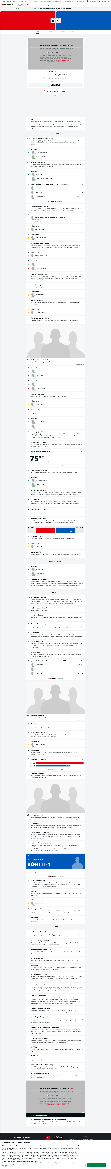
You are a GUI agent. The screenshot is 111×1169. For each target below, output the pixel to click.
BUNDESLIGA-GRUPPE (79, 1)
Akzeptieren (95, 1165)
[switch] (48, 52)
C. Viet (49, 71)
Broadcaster (36, 1)
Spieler (84, 5)
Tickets (73, 5)
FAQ (88, 5)
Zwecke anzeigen (60, 1165)
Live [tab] (37, 31)
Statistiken (78, 5)
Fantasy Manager (104, 1)
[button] (101, 5)
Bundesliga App (93, 1)
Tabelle (55, 5)
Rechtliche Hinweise (73, 1136)
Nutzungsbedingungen (88, 1139)
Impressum (22, 1159)
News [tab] (43, 31)
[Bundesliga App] (87, 1)
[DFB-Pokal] (18, 1)
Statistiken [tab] (63, 31)
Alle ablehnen (78, 1165)
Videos (69, 5)
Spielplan (50, 5)
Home (41, 5)
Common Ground (56, 1)
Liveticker (64, 5)
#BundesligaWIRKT (45, 1)
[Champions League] (22, 1)
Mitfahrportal (68, 1)
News (45, 5)
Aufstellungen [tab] (53, 31)
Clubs (59, 5)
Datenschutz (71, 1139)
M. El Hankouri (63, 74)
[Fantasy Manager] (99, 1)
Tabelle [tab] (72, 31)
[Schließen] (108, 1154)
